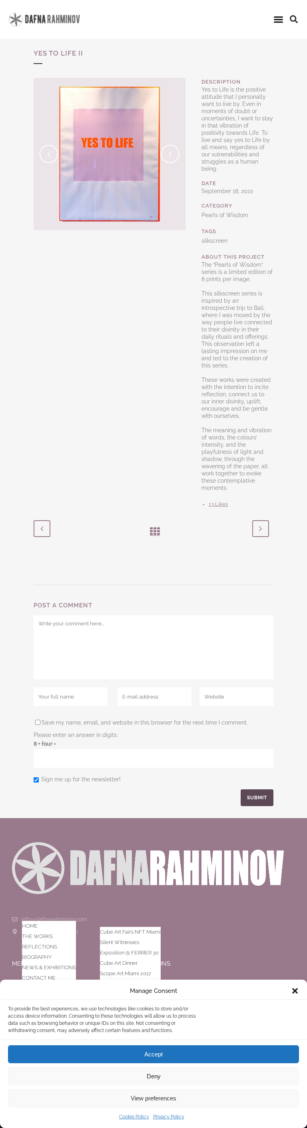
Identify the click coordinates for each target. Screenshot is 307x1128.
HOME (30, 926)
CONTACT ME (39, 978)
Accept (153, 1054)
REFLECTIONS (39, 947)
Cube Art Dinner (119, 963)
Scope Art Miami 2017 (125, 973)
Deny (154, 1076)
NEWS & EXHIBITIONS (49, 967)
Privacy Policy (168, 1117)
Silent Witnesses (119, 942)
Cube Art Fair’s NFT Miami (130, 932)
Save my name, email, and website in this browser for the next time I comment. (145, 722)
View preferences (153, 1098)
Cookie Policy (134, 1117)
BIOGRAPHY (37, 957)
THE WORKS (37, 936)
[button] (295, 991)
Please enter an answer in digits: (76, 735)
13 (218, 504)
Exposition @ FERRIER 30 (129, 953)
